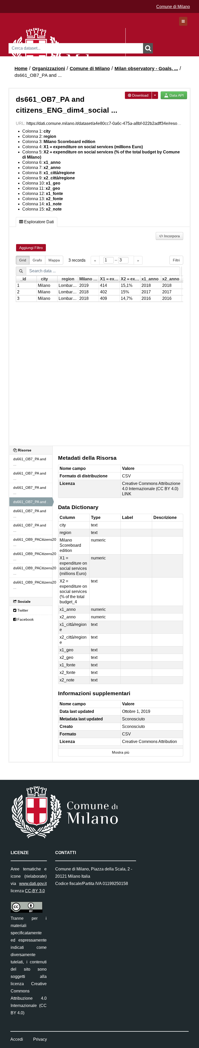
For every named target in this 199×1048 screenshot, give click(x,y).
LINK (126, 494)
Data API (176, 95)
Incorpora (171, 236)
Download (139, 95)
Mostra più (120, 752)
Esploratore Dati (38, 222)
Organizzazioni (48, 68)
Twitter (22, 610)
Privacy (40, 1039)
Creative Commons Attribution (149, 741)
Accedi (16, 1039)
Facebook (25, 619)
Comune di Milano (173, 6)
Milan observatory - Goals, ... (146, 68)
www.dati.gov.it (33, 883)
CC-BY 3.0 (35, 891)
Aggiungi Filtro (31, 248)
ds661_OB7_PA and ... (38, 75)
